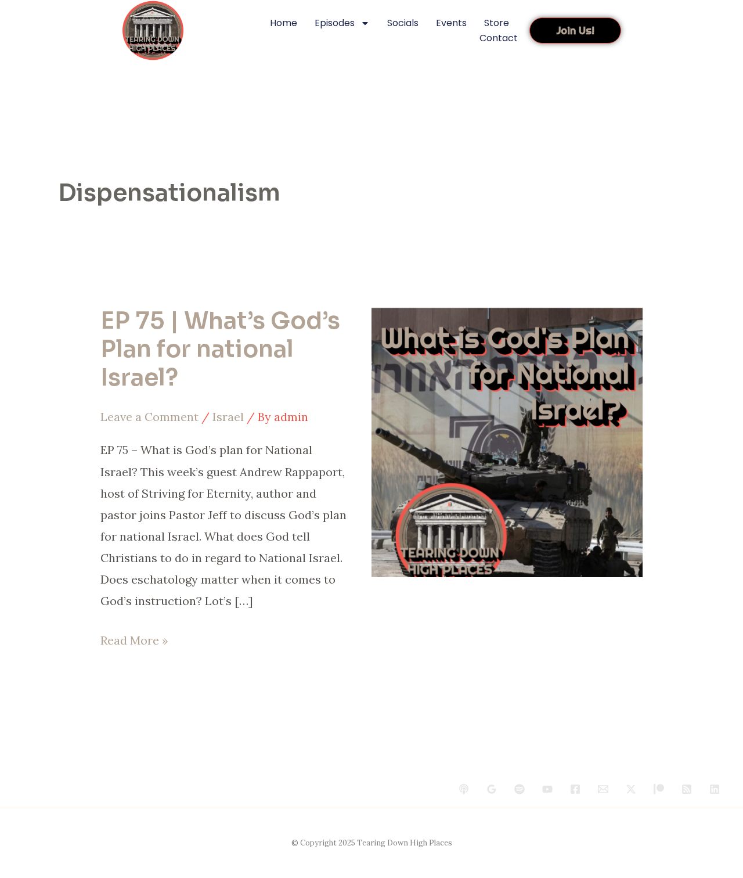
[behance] (464, 789)
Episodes (335, 23)
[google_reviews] (491, 789)
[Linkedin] (714, 789)
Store (496, 23)
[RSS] (686, 789)
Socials (403, 23)
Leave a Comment (149, 416)
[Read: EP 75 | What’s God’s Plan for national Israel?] (507, 440)
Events (451, 23)
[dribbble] (519, 789)
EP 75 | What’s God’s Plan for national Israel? (220, 349)
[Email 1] (603, 789)
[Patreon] (659, 789)
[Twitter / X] (631, 789)
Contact (498, 38)
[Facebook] (575, 789)
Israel (228, 416)
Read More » (134, 638)
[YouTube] (547, 789)
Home (283, 23)
